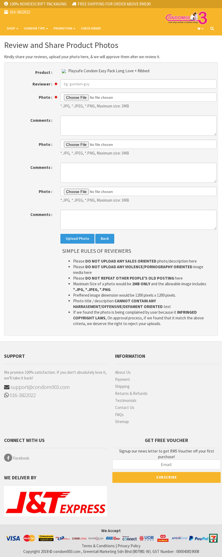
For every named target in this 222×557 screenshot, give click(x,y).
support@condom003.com (39, 387)
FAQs (119, 414)
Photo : (45, 97)
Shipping (122, 386)
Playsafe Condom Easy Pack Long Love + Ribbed (108, 70)
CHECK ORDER (91, 28)
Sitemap (122, 421)
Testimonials (125, 400)
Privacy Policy (129, 545)
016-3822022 (22, 395)
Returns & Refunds (131, 393)
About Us (123, 372)
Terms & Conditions (98, 545)
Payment (122, 379)
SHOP (11, 28)
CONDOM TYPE (34, 28)
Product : (43, 72)
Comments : (41, 120)
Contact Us (124, 407)
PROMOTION (63, 28)
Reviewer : (42, 84)
